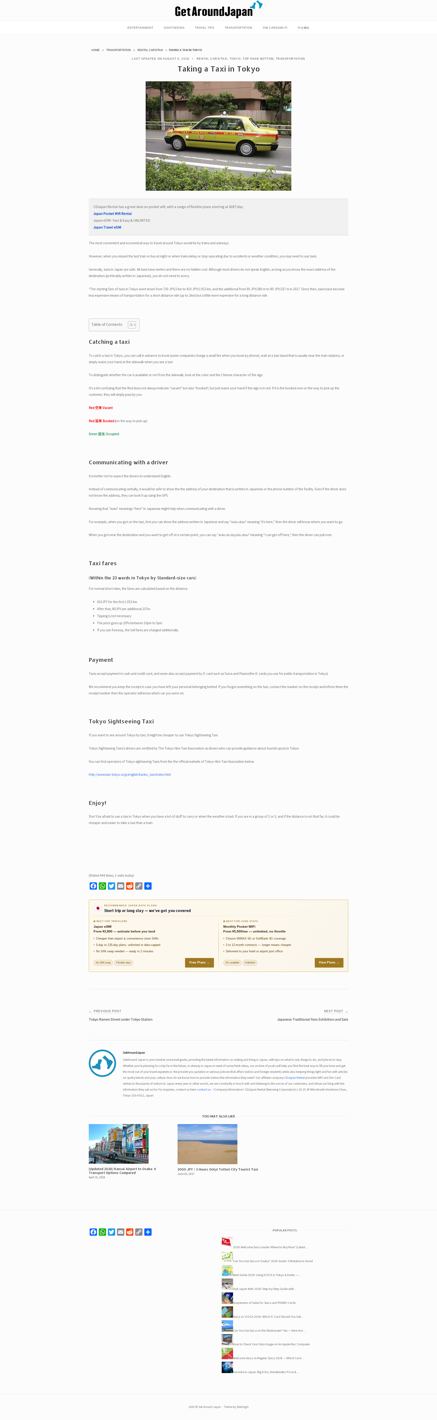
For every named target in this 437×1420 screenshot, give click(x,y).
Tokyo (235, 58)
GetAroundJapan (134, 1052)
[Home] (218, 17)
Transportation (238, 27)
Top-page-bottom (258, 58)
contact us (204, 1089)
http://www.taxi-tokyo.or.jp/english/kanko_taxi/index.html (130, 774)
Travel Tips (204, 27)
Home (95, 50)
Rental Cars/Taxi (150, 50)
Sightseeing (174, 27)
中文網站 (304, 27)
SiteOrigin (243, 1407)
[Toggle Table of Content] (129, 325)
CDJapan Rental (294, 1078)
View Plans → (199, 962)
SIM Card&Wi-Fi (275, 27)
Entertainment (140, 27)
